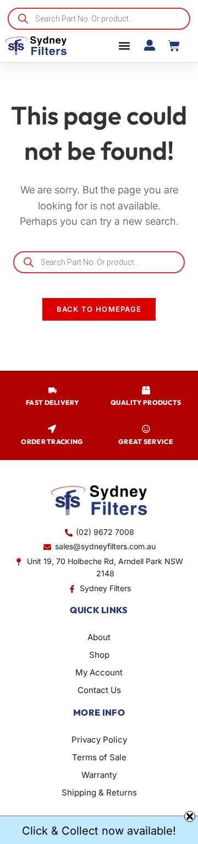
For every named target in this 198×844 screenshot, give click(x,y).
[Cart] (174, 46)
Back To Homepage (99, 309)
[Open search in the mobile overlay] (99, 19)
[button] (124, 46)
